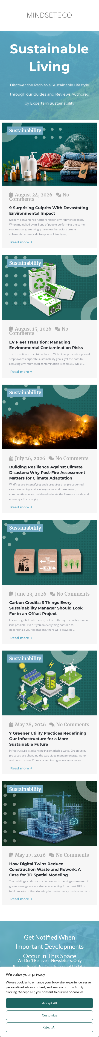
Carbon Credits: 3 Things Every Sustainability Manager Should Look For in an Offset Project (46, 608)
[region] (49, 1002)
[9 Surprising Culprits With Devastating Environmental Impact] (49, 153)
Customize (49, 1015)
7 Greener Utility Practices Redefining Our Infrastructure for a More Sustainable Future (47, 739)
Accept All (49, 1003)
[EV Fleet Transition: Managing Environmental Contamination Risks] (49, 286)
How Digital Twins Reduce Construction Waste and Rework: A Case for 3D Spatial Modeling (45, 869)
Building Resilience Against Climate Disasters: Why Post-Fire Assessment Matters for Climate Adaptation (47, 472)
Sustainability (25, 130)
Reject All (49, 1027)
